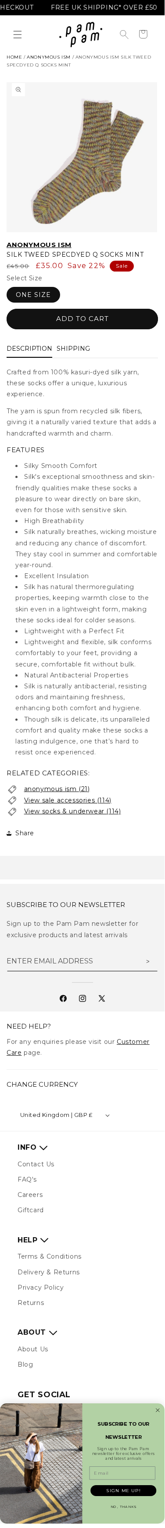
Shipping (73, 348)
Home (14, 57)
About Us (33, 1349)
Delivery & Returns (49, 1272)
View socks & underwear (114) (72, 811)
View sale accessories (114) (67, 800)
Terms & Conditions (50, 1256)
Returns (31, 1303)
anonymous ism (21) (57, 789)
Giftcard (31, 1210)
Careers (30, 1195)
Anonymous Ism (39, 245)
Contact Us (36, 1164)
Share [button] (24, 833)
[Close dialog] (158, 1410)
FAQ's (27, 1179)
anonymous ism (49, 57)
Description (29, 348)
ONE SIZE (33, 295)
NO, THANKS (123, 1507)
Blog (25, 1364)
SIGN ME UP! (123, 1490)
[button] (17, 34)
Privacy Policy (41, 1287)
